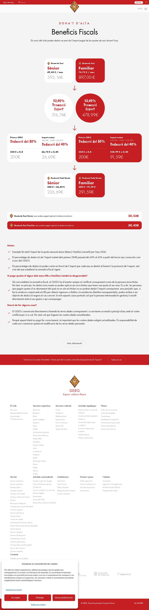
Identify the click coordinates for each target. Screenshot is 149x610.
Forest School (15, 529)
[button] (146, 2)
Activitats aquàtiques (87, 405)
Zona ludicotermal (108, 426)
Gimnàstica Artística (41, 432)
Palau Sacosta (62, 487)
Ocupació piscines (87, 487)
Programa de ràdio (110, 490)
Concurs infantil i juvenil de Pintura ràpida (44, 491)
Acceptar (15, 597)
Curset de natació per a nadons (86, 423)
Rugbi (35, 467)
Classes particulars (85, 438)
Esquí (35, 426)
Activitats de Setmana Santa (21, 522)
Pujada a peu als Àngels (42, 481)
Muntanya (37, 451)
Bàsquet (36, 413)
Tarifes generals (86, 481)
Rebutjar (40, 597)
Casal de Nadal (16, 519)
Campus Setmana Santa (19, 497)
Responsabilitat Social (19, 413)
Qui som (13, 410)
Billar (35, 416)
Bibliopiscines (61, 416)
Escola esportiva (16, 484)
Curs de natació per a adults (86, 430)
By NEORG (138, 603)
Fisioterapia (105, 416)
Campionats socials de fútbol (21, 506)
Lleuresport (37, 496)
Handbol (36, 442)
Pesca (35, 464)
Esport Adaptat (39, 419)
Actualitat (106, 481)
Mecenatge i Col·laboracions (16, 417)
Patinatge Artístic (39, 461)
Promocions (84, 490)
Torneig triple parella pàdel (21, 545)
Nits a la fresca (62, 422)
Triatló (35, 474)
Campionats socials (18, 538)
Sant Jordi (59, 426)
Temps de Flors (61, 429)
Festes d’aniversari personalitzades (21, 525)
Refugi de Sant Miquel (66, 490)
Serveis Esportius (17, 481)
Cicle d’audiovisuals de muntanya (42, 485)
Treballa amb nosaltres (19, 558)
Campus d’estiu (16, 490)
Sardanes (59, 413)
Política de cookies (38, 605)
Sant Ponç (61, 481)
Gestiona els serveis (14, 590)
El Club (13, 405)
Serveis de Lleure (17, 513)
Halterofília (37, 438)
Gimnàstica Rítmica (40, 435)
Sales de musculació (109, 410)
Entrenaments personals (110, 422)
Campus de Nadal (17, 494)
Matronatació (83, 434)
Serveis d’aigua (16, 532)
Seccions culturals (63, 405)
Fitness (104, 405)
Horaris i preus (86, 476)
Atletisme (36, 410)
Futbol (35, 429)
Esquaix (36, 422)
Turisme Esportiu (63, 494)
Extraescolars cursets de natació (87, 411)
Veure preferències (64, 597)
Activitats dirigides (108, 413)
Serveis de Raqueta (18, 535)
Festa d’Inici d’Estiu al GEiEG (44, 503)
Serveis (13, 476)
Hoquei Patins (38, 445)
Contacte (14, 554)
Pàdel (35, 458)
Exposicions (60, 419)
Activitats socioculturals (43, 476)
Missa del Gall (39, 499)
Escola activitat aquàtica (87, 416)
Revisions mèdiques (18, 503)
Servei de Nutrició (108, 429)
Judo (35, 448)
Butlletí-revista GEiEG (111, 487)
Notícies (106, 476)
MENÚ (140, 8)
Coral (58, 410)
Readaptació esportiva (110, 419)
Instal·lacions (63, 476)
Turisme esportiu (16, 510)
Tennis (35, 470)
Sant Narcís (62, 484)
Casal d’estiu (15, 516)
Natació (36, 454)
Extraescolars (15, 487)
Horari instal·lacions (88, 484)
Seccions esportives (41, 405)
